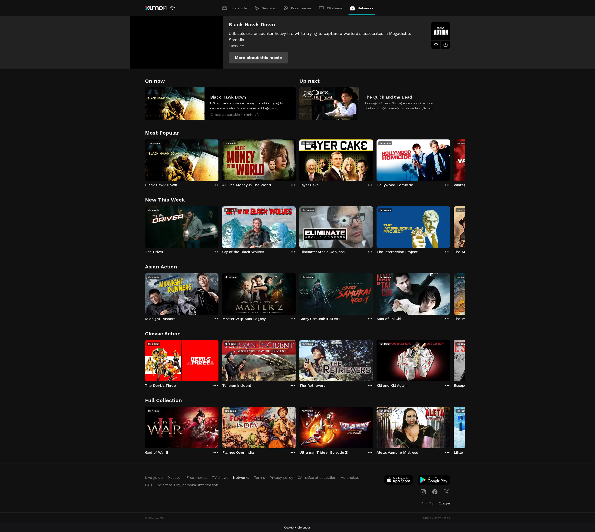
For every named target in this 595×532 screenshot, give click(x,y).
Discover (269, 8)
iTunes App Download (399, 481)
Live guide (238, 8)
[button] (258, 57)
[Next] (450, 159)
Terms (259, 477)
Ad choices (350, 477)
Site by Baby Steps (436, 517)
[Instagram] (423, 491)
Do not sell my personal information (187, 485)
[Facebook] (434, 491)
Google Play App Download (434, 481)
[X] (446, 491)
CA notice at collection (317, 477)
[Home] (160, 8)
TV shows (335, 8)
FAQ (148, 485)
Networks (365, 8)
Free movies (301, 8)
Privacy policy (281, 477)
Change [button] (444, 503)
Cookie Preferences (297, 527)
